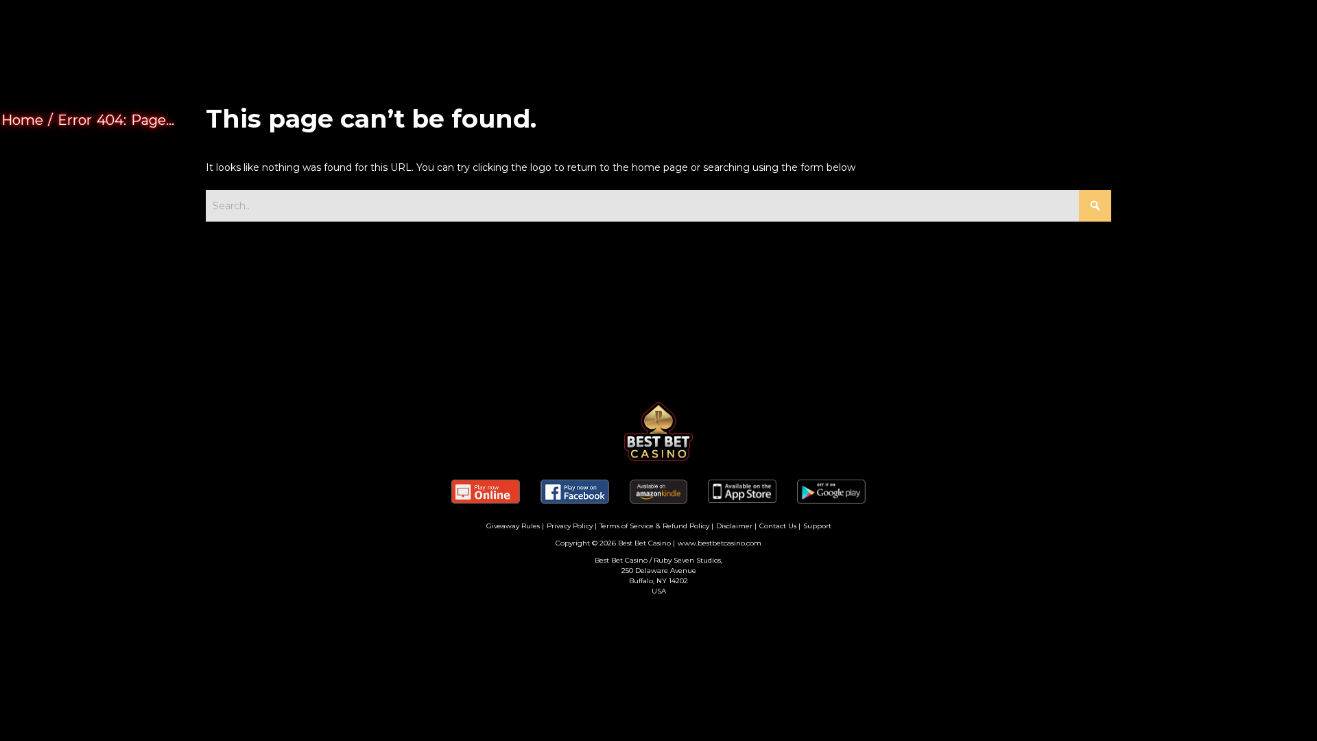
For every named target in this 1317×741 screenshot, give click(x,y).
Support (817, 525)
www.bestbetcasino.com (719, 543)
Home (22, 120)
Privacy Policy (570, 525)
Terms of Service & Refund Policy (654, 525)
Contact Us (777, 525)
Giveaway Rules (513, 525)
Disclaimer (734, 525)
